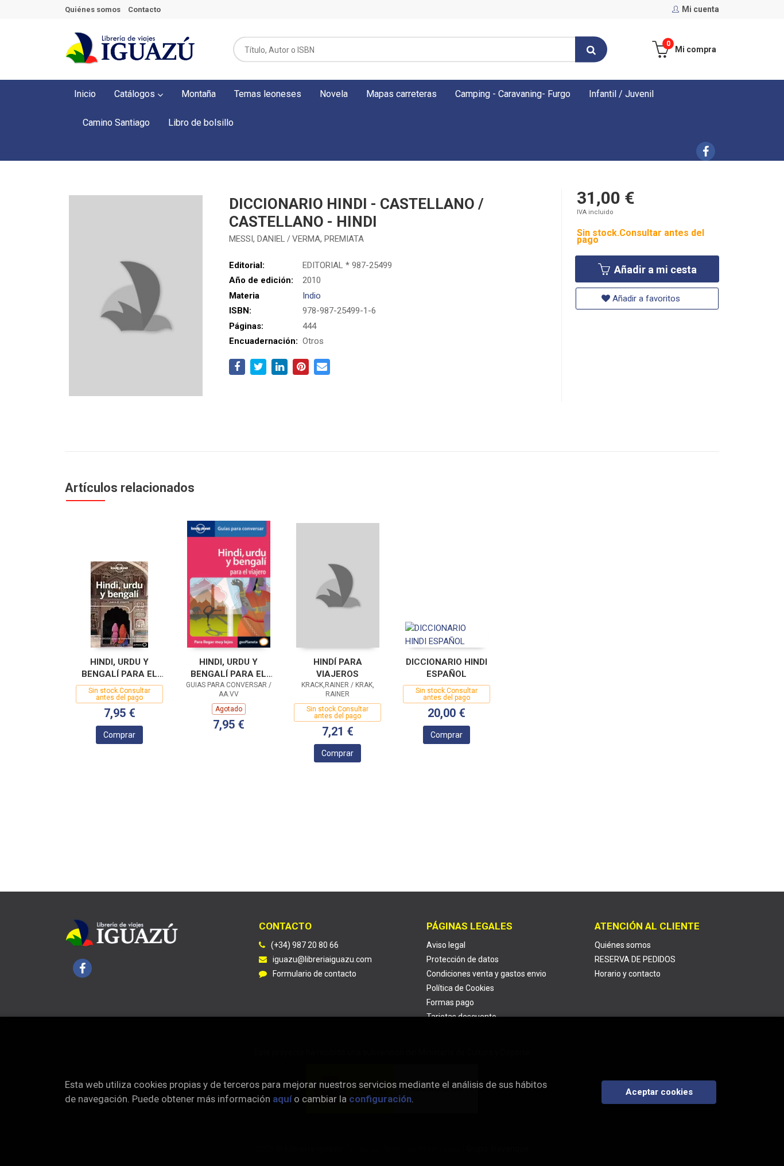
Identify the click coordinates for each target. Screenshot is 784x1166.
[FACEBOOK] (705, 151)
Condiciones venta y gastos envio (486, 973)
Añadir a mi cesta (654, 270)
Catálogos (135, 93)
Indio (311, 295)
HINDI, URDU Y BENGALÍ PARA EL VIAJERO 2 (119, 668)
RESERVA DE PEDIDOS (635, 959)
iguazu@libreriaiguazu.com (322, 959)
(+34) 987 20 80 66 (305, 945)
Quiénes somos (93, 9)
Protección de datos (462, 959)
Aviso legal (445, 945)
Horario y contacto (628, 973)
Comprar (119, 734)
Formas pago (450, 1002)
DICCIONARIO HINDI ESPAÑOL (446, 668)
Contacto (144, 9)
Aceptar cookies (659, 1092)
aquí (282, 1099)
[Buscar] (591, 50)
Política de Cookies (460, 988)
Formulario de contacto (314, 973)
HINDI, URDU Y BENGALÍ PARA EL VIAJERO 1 (228, 668)
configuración (380, 1099)
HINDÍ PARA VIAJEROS (337, 668)
